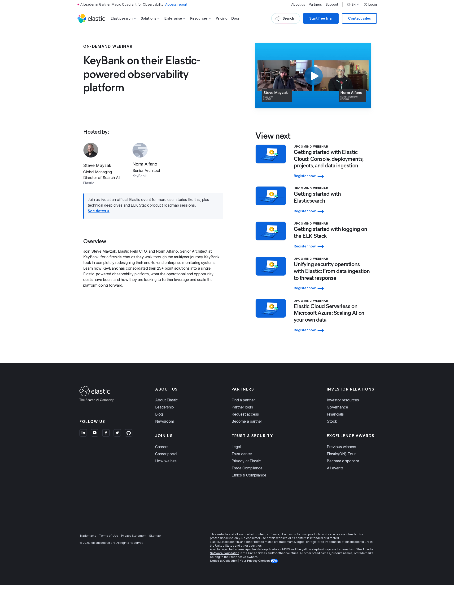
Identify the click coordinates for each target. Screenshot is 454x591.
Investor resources (343, 400)
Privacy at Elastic (246, 461)
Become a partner (246, 421)
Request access (245, 414)
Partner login (242, 407)
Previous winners (341, 446)
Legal (236, 446)
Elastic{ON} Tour (341, 453)
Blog (159, 414)
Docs (235, 18)
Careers (161, 446)
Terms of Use (108, 535)
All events (335, 468)
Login (372, 4)
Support (332, 4)
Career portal (166, 453)
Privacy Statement (133, 535)
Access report (176, 4)
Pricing (221, 18)
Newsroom (164, 421)
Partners (315, 4)
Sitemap (155, 535)
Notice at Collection (223, 560)
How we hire (166, 461)
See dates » (98, 210)
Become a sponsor (343, 461)
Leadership (164, 407)
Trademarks (87, 535)
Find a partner (243, 400)
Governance (337, 407)
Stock (332, 421)
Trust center (241, 453)
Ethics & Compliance (248, 475)
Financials (335, 414)
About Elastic (166, 400)
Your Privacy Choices (255, 560)
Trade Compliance (246, 468)
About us (298, 4)
